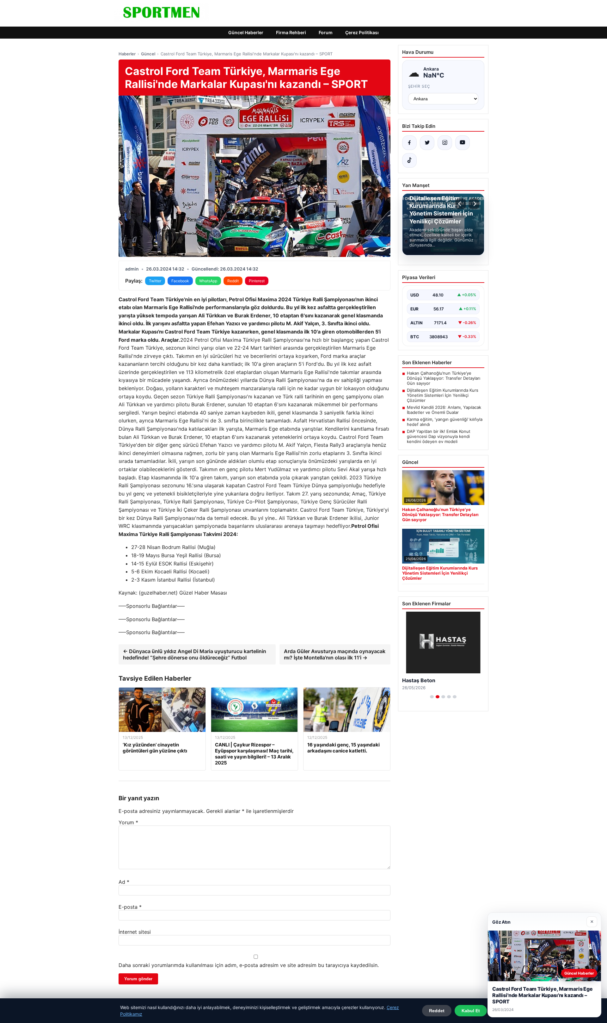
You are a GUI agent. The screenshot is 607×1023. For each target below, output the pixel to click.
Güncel (148, 53)
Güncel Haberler (245, 32)
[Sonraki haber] (474, 203)
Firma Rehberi (291, 32)
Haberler (127, 53)
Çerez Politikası (362, 32)
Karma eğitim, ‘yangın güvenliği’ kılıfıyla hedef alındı (444, 422)
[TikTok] (409, 160)
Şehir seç (419, 86)
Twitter (155, 280)
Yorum (128, 822)
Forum (326, 32)
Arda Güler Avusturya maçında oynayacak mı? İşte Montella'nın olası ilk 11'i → (334, 654)
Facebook (180, 280)
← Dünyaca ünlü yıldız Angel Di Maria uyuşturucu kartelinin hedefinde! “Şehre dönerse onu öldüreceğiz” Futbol (194, 654)
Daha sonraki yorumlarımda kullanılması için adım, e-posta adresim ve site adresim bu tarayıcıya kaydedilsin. (249, 965)
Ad (124, 882)
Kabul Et (471, 1010)
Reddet (437, 1010)
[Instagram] (445, 142)
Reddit (233, 280)
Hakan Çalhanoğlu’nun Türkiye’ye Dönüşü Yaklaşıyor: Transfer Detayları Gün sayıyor (443, 378)
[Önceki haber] (460, 203)
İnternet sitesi (135, 932)
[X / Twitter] (427, 142)
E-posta (130, 907)
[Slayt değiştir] (432, 696)
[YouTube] (462, 142)
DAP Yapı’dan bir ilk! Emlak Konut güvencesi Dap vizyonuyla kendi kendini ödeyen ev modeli (438, 436)
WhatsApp (208, 280)
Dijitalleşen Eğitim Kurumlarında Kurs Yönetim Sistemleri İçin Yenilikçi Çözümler (442, 395)
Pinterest (257, 280)
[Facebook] (409, 142)
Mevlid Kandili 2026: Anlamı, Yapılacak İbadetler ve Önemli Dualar (444, 410)
